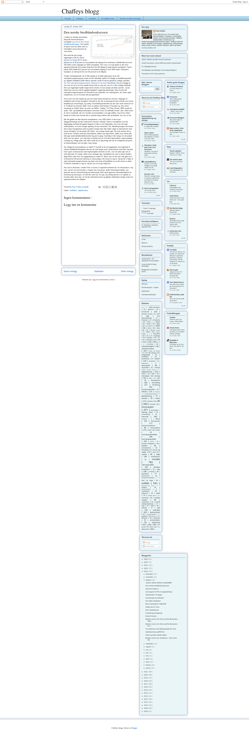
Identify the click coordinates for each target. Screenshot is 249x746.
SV (147, 336)
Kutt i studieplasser (152, 610)
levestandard (147, 448)
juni (147, 653)
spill (143, 506)
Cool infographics (176, 168)
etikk (151, 378)
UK (158, 340)
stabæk (145, 508)
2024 (146, 565)
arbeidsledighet (148, 346)
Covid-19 (146, 312)
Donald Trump (147, 314)
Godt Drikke (174, 196)
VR (159, 342)
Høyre (158, 322)
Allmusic (145, 284)
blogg (154, 353)
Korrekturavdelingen (149, 295)
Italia (158, 324)
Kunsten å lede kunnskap (130, 19)
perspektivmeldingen (149, 477)
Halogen (79, 19)
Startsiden (99, 271)
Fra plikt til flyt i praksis (151, 126)
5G (143, 307)
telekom (145, 516)
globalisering (148, 396)
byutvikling (146, 359)
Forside (68, 19)
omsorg (152, 472)
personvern (147, 476)
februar (148, 665)
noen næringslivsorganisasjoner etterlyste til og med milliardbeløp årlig (93, 83)
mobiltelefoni (155, 457)
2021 (146, 672)
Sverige (150, 337)
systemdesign (152, 514)
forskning (156, 385)
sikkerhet (145, 493)
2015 (146, 690)
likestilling (145, 450)
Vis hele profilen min (149, 48)
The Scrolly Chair (149, 190)
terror (154, 516)
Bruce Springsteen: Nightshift (156, 604)
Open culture (149, 133)
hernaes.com (149, 174)
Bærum (151, 309)
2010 (146, 705)
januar (148, 668)
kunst (152, 441)
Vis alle (158, 195)
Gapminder (146, 291)
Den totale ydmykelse (153, 601)
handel (145, 398)
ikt (158, 401)
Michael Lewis (155, 330)
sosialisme (146, 502)
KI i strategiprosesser (149, 66)
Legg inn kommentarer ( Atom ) (103, 280)
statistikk (156, 510)
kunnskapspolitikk (149, 439)
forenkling (156, 383)
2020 (146, 675)
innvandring (147, 414)
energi (157, 376)
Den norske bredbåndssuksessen (157, 586)
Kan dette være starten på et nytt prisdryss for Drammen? (177, 286)
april (147, 659)
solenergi (145, 498)
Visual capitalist (175, 151)
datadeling (152, 361)
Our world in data (176, 159)
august (148, 647)
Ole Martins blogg (176, 208)
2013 (146, 696)
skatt (158, 493)
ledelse (146, 446)
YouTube (151, 344)
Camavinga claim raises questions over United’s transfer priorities (177, 331)
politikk (146, 483)
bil (147, 353)
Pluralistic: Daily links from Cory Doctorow (150, 147)
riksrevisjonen (147, 489)
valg (150, 524)
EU (158, 314)
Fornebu (145, 320)
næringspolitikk (148, 465)
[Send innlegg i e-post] (99, 187)
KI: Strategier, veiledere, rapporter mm (150, 226)
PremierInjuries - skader (150, 287)
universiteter (155, 520)
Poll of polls (174, 270)
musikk (156, 459)
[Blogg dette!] (107, 187)
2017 (146, 684)
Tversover (173, 97)
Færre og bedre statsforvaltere (156, 635)
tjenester (157, 518)
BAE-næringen (154, 307)
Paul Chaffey (160, 31)
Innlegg (147, 103)
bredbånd (73, 190)
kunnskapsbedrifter (149, 434)
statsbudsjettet (155, 512)
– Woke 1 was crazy (176, 111)
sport (153, 506)
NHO (148, 332)
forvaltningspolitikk (148, 389)
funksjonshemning (151, 394)
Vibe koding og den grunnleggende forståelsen (176, 101)
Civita (144, 239)
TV (159, 337)
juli (147, 650)
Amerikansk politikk (177, 109)
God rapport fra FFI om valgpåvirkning (159, 592)
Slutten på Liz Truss (152, 607)
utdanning (156, 522)
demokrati (146, 367)
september (150, 644)
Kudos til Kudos (151, 616)
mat (154, 452)
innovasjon (148, 407)
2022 (146, 571)
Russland (156, 334)
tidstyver (145, 518)
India (149, 324)
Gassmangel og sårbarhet (155, 598)
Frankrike (156, 320)
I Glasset (173, 185)
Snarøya (157, 336)
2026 (146, 559)
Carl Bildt (173, 250)
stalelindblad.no (150, 162)
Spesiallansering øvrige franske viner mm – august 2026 (177, 222)
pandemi (146, 474)
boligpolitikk (147, 355)
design (157, 367)
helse (157, 398)
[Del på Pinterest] (116, 187)
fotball (144, 392)
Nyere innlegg (70, 271)
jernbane (145, 419)
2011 (146, 702)
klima (158, 419)
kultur (158, 430)
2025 (146, 562)
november (149, 577)
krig (149, 430)
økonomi (145, 529)
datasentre (147, 363)
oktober (148, 580)
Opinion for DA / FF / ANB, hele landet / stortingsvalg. (176, 274)
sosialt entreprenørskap (151, 503)
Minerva (144, 243)
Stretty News (174, 328)
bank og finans (154, 351)
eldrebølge (146, 376)
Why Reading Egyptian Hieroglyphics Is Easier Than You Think (151, 136)
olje (158, 469)
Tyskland (149, 340)
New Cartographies (151, 188)
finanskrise (155, 380)
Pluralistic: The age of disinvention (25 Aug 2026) (151, 153)
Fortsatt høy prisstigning (154, 613)
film (158, 378)
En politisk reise (107, 19)
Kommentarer (150, 107)
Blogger (134, 728)
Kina (150, 328)
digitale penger (152, 369)
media (145, 454)
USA (150, 342)
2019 (146, 678)
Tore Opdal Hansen (177, 282)
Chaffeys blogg (80, 11)
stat (158, 508)
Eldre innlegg (127, 271)
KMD (158, 326)
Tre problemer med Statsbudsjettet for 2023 (161, 629)
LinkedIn (92, 19)
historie (150, 401)
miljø (158, 454)
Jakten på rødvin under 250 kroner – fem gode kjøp (177, 200)
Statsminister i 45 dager (154, 595)
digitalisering (83, 190)
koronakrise (155, 428)
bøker (157, 359)
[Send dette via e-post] (104, 187)
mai (147, 656)
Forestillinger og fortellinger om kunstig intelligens (159, 70)
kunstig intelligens (148, 443)
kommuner (155, 421)
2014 (146, 693)
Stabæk (172, 317)
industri (153, 404)
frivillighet (157, 391)
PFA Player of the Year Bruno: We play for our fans (177, 346)
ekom (144, 374)
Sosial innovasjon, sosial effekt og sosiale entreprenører (161, 63)
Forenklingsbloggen (151, 124)
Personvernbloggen (177, 118)
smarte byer (152, 495)
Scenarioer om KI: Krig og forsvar (153, 74)
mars (148, 662)
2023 (146, 568)
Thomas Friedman (176, 86)
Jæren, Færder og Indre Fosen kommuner (156, 59)
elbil (153, 374)
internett (146, 417)
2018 (146, 681)
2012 (146, 699)
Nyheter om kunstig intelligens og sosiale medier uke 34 (150, 165)
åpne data (153, 527)
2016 (146, 687)
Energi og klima (147, 246)
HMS (149, 322)
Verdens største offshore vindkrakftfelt (159, 583)
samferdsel (147, 491)
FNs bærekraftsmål (151, 317)
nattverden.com (175, 231)
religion (146, 487)
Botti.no (172, 219)
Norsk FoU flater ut (152, 589)
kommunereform (148, 426)
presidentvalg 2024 (149, 485)
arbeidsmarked (148, 349)
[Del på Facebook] (113, 187)
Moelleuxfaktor (174, 233)
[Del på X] (110, 187)
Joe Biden (149, 326)
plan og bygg (148, 480)
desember (149, 574)
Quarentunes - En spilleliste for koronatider (150, 260)
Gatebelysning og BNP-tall (155, 632)
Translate (150, 213)
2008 (146, 711)
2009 (146, 708)
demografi (147, 365)
